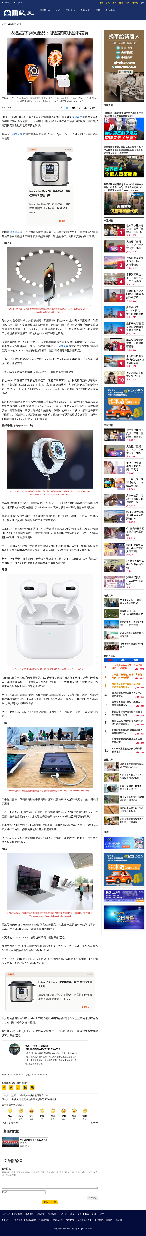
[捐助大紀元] (124, 901)
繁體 (142, 3)
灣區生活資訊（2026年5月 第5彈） (134, 580)
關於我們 (7, 1214)
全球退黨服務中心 (86, 1220)
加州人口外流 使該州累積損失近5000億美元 (34, 1099)
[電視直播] (124, 928)
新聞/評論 (45, 10)
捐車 (114, 3)
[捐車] (124, 420)
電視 (101, 3)
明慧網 (100, 1220)
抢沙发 (94, 1123)
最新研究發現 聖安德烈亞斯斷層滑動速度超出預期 (135, 327)
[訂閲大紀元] (124, 848)
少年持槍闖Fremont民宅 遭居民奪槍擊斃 (134, 310)
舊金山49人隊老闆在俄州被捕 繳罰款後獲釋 (135, 294)
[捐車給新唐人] (124, 101)
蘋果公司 (17, 134)
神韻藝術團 (44, 1220)
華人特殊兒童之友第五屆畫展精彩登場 (134, 343)
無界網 (119, 1220)
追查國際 (19, 1220)
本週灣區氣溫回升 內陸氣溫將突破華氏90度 (135, 359)
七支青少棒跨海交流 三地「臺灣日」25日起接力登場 (134, 229)
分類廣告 (85, 10)
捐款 (121, 3)
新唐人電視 (31, 1220)
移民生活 (70, 10)
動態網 (109, 1220)
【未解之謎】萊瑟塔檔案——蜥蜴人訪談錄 (134, 482)
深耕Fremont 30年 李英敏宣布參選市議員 (134, 548)
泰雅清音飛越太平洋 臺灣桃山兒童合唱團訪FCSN (134, 278)
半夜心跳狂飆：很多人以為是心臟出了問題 (134, 466)
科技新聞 (12, 24)
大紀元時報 (58, 1220)
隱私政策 (41, 1214)
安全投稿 (52, 1214)
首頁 (4, 24)
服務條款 (29, 1214)
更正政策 (18, 1214)
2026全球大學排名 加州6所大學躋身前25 (135, 515)
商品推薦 (110, 10)
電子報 (135, 3)
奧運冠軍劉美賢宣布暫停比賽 (134, 374)
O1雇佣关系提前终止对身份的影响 (135, 564)
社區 (58, 10)
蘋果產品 (77, 117)
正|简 (92, 108)
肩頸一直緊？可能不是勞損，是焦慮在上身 (134, 499)
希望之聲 (70, 1220)
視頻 (98, 10)
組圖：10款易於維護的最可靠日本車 (29, 1095)
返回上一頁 (49, 1202)
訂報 (108, 3)
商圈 (127, 3)
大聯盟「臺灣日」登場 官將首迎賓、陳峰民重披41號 (134, 245)
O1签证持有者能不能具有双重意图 (135, 531)
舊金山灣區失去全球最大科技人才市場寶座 (134, 261)
